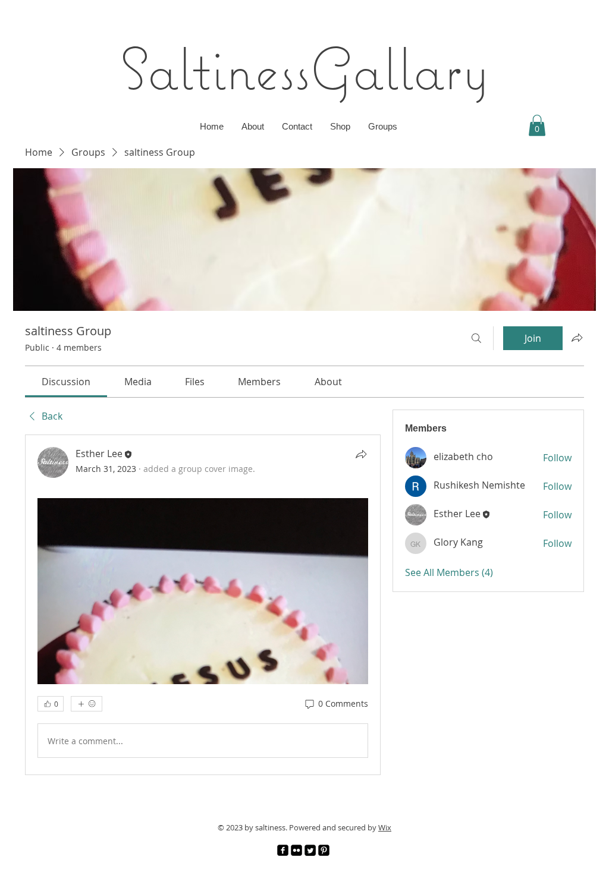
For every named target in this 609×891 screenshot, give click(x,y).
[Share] (361, 454)
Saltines (207, 68)
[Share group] (577, 337)
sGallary (391, 68)
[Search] (476, 338)
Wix (384, 827)
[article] (203, 605)
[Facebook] (282, 850)
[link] (66, 381)
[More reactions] (86, 703)
